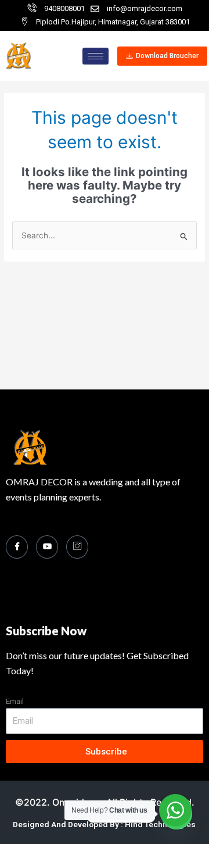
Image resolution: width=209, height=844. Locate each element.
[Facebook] (17, 547)
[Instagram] (77, 547)
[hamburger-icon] (95, 56)
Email (15, 701)
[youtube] (47, 547)
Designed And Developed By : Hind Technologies (104, 824)
